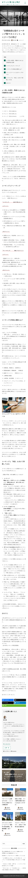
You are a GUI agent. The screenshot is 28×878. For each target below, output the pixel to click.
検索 (24, 843)
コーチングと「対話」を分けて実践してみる (14, 78)
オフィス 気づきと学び (11, 2)
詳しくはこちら (6, 744)
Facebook (14, 751)
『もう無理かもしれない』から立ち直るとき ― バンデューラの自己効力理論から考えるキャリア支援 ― (13, 859)
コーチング (21, 40)
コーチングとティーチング (13, 65)
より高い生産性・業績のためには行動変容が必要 (14, 61)
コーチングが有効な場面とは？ (14, 69)
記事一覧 (7, 747)
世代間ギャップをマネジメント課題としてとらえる (13, 855)
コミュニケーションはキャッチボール (14, 73)
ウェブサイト (7, 751)
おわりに (8, 83)
